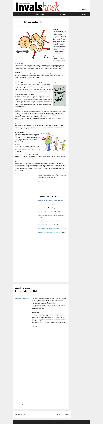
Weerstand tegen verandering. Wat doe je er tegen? (49, 228)
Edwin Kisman (40, 14)
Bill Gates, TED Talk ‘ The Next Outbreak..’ (48, 200)
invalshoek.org (48, 422)
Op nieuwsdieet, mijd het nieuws (45, 224)
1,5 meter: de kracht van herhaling (29, 22)
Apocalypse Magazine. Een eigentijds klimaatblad (49, 232)
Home (19, 14)
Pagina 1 (58, 414)
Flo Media (59, 422)
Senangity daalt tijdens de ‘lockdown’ (46, 211)
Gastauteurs (62, 14)
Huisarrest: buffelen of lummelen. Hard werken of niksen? (51, 215)
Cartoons (83, 14)
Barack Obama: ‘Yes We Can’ (44, 204)
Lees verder (34, 326)
